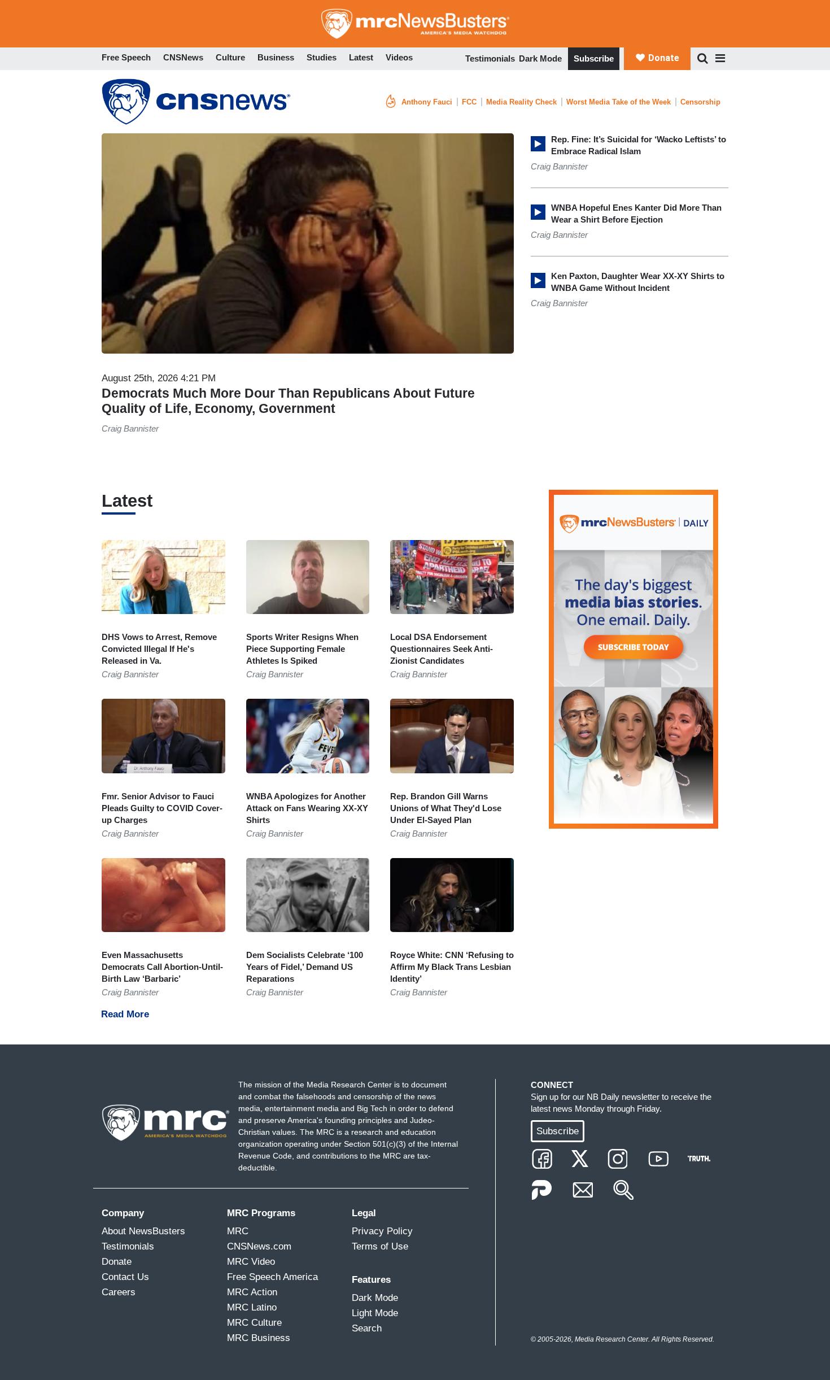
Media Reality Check (521, 102)
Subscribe (594, 58)
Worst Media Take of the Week (618, 102)
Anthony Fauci (426, 102)
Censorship (700, 102)
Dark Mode (540, 58)
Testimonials (490, 58)
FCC (469, 102)
